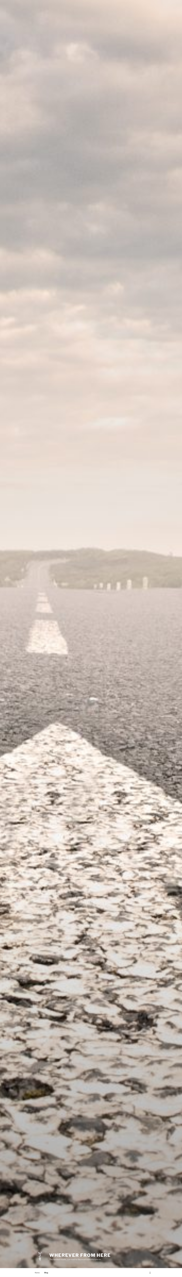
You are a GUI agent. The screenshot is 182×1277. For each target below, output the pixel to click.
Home (37, 1273)
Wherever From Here (80, 1255)
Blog (46, 1273)
